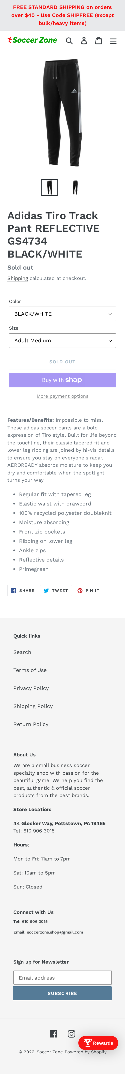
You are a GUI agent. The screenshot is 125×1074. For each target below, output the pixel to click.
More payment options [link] (62, 396)
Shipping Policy (33, 706)
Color (15, 301)
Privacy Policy (31, 688)
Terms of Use (30, 670)
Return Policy (30, 724)
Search (22, 652)
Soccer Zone (50, 1051)
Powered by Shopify (86, 1051)
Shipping (17, 278)
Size (13, 328)
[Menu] (113, 40)
